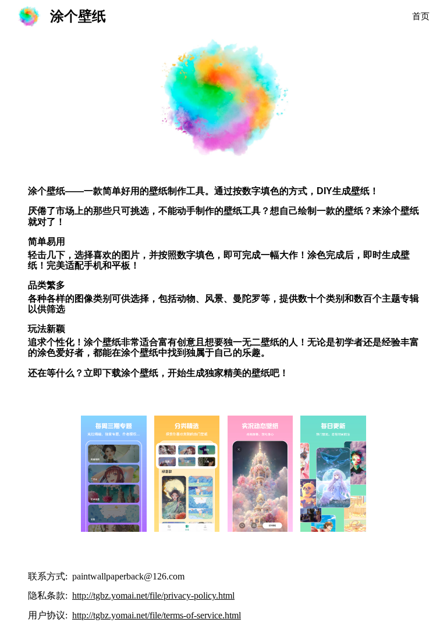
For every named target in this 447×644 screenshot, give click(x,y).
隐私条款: (49, 595)
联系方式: (49, 576)
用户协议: (49, 615)
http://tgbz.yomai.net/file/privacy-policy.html (153, 595)
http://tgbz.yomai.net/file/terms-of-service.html (156, 615)
